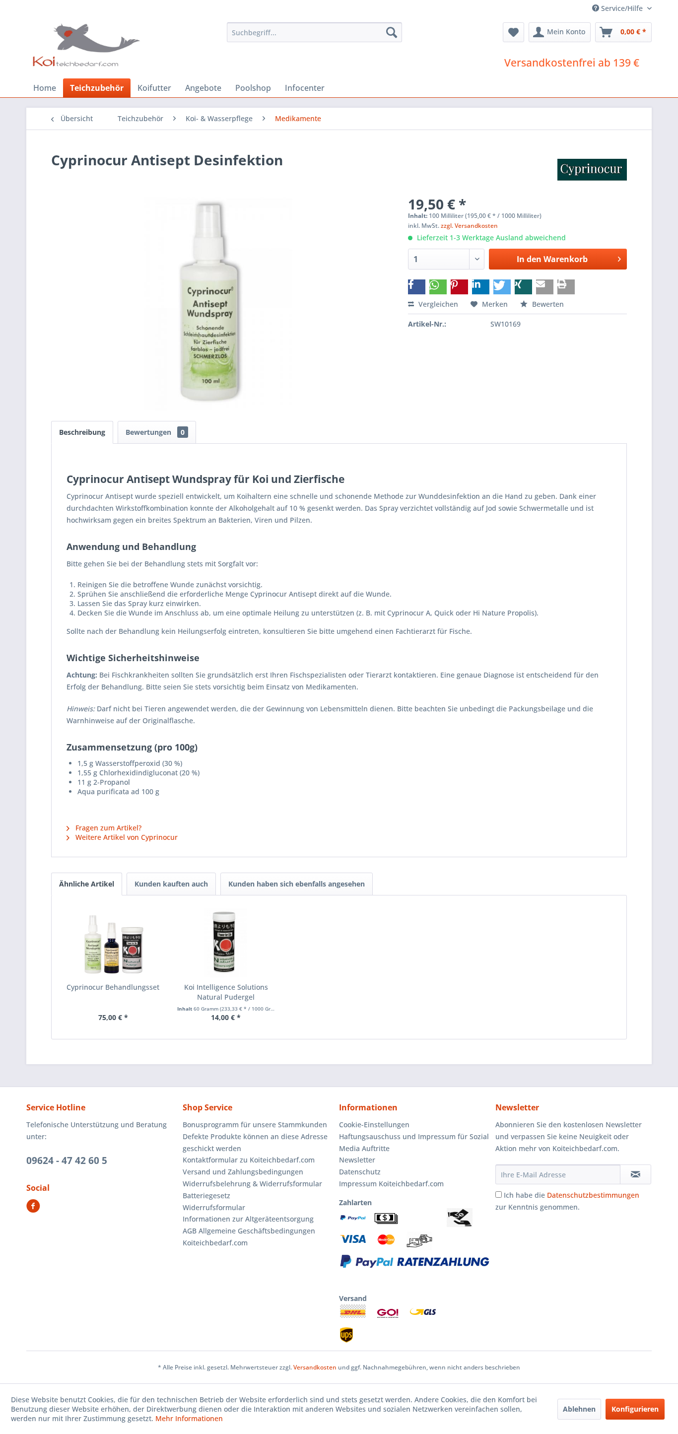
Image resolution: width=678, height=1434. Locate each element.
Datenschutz (360, 1171)
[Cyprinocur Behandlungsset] (113, 942)
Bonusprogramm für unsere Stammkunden (255, 1124)
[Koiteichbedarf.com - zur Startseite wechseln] (87, 44)
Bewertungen (155, 432)
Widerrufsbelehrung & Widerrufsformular (252, 1183)
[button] (416, 286)
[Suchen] (391, 32)
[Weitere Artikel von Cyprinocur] (592, 169)
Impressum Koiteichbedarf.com (391, 1183)
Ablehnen (579, 1409)
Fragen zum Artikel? (107, 827)
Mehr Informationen (189, 1418)
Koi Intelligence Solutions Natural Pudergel (226, 992)
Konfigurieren (635, 1409)
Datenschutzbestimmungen (593, 1195)
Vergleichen (437, 304)
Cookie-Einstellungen (374, 1124)
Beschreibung (82, 432)
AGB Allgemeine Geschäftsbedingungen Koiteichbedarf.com (249, 1236)
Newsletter (357, 1159)
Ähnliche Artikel (86, 883)
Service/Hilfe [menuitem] (622, 8)
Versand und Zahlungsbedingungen (243, 1171)
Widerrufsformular (214, 1207)
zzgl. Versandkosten (469, 225)
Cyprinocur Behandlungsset (113, 987)
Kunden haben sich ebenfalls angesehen (296, 883)
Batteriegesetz (206, 1195)
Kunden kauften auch (171, 883)
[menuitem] (314, 32)
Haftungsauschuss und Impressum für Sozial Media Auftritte (414, 1142)
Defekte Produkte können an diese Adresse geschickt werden (255, 1142)
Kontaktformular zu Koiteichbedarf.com (249, 1159)
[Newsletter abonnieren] (635, 1174)
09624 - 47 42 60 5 (66, 1160)
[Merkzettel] (513, 32)
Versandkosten (315, 1367)
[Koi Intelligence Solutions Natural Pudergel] (226, 942)
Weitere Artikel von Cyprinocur (125, 837)
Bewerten (547, 304)
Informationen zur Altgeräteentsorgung (248, 1219)
